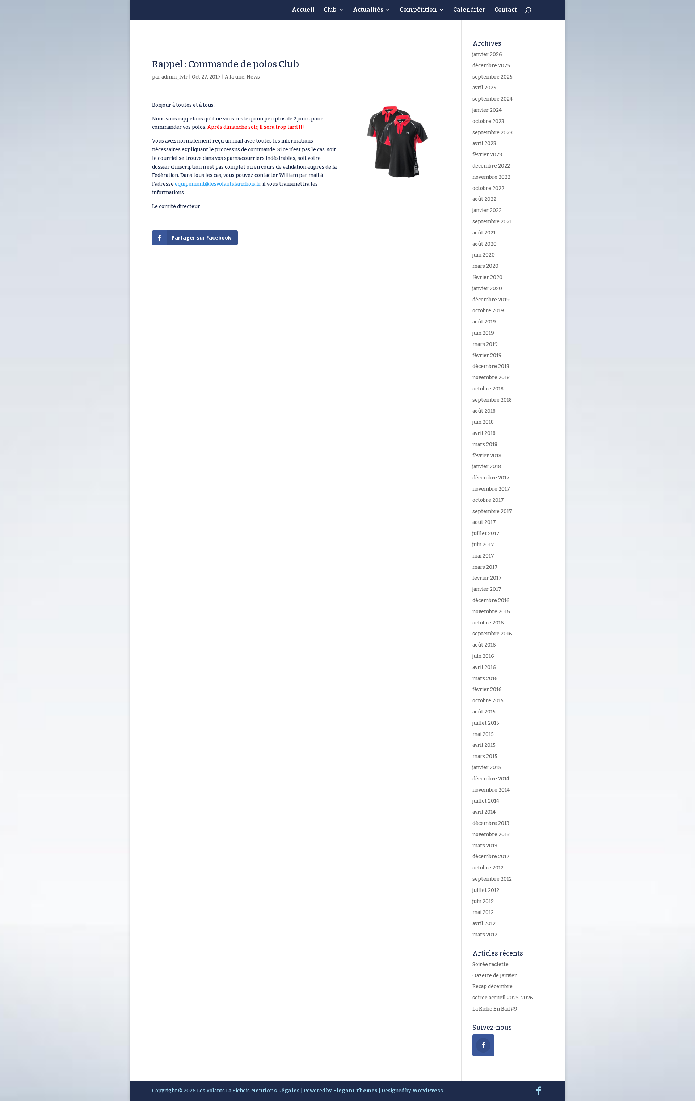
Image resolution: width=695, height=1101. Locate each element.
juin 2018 (483, 422)
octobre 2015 (488, 701)
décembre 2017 (491, 478)
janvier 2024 (487, 110)
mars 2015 (484, 756)
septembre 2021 (492, 222)
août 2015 (484, 712)
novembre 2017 (491, 489)
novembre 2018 (491, 377)
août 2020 (484, 244)
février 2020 (487, 277)
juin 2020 (483, 255)
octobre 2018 (488, 389)
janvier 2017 (486, 589)
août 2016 (484, 645)
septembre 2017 (492, 511)
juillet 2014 (485, 801)
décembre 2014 (490, 779)
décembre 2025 (491, 66)
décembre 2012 (490, 857)
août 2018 (484, 411)
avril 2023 (484, 143)
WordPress (427, 1091)
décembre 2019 (491, 300)
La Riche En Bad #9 (494, 1009)
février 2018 (486, 456)
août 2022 (484, 199)
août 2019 (484, 322)
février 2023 (487, 155)
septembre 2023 (492, 133)
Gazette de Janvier (494, 976)
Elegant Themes (355, 1091)
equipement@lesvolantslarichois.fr (217, 184)
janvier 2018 (486, 466)
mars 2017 (485, 567)
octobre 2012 (488, 868)
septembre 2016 (492, 634)
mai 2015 (483, 734)
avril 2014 (484, 812)
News (253, 77)
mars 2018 (484, 444)
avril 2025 (484, 88)
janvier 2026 (487, 54)
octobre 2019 (488, 311)
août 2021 (484, 233)
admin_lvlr (174, 77)
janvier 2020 (487, 288)
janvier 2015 (486, 768)
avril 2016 (484, 667)
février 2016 (487, 689)
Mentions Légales (275, 1091)
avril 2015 (484, 745)
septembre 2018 (492, 400)
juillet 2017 (486, 533)
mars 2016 (485, 679)
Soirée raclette (490, 964)
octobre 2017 (488, 500)
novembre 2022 (491, 177)
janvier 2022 (487, 210)
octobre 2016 (488, 623)
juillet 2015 (485, 723)
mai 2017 (483, 556)
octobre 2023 (488, 121)
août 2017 (484, 522)
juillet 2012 (485, 890)
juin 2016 (483, 656)
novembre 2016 (491, 612)
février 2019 (487, 355)
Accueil (303, 10)
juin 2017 (483, 545)
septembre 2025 (492, 77)
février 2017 (487, 578)
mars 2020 (485, 266)
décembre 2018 (490, 366)
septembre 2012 (492, 879)
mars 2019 (485, 344)
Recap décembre (492, 986)
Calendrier (469, 10)
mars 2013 (484, 846)
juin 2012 (483, 901)
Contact (505, 10)
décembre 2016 (491, 600)
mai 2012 (483, 912)
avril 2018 (484, 433)
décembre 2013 (490, 823)
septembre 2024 (492, 99)
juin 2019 (483, 333)
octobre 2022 (488, 188)
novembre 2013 (491, 834)
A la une (234, 77)
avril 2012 (484, 923)
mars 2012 (484, 935)
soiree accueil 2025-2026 (502, 998)
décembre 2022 (491, 166)
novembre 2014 (491, 790)
